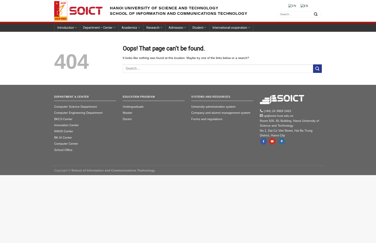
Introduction (65, 27)
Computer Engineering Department (78, 112)
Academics (129, 27)
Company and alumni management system (220, 112)
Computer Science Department (75, 106)
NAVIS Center (63, 131)
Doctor (127, 119)
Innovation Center (66, 125)
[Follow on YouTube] (272, 141)
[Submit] (316, 14)
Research (152, 27)
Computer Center (66, 143)
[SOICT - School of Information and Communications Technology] (78, 11)
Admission (176, 27)
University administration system (213, 106)
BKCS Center (63, 119)
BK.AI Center (63, 137)
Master (127, 112)
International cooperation (230, 27)
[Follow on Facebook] (263, 141)
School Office (63, 150)
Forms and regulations (206, 119)
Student (197, 27)
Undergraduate (133, 106)
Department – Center (97, 27)
